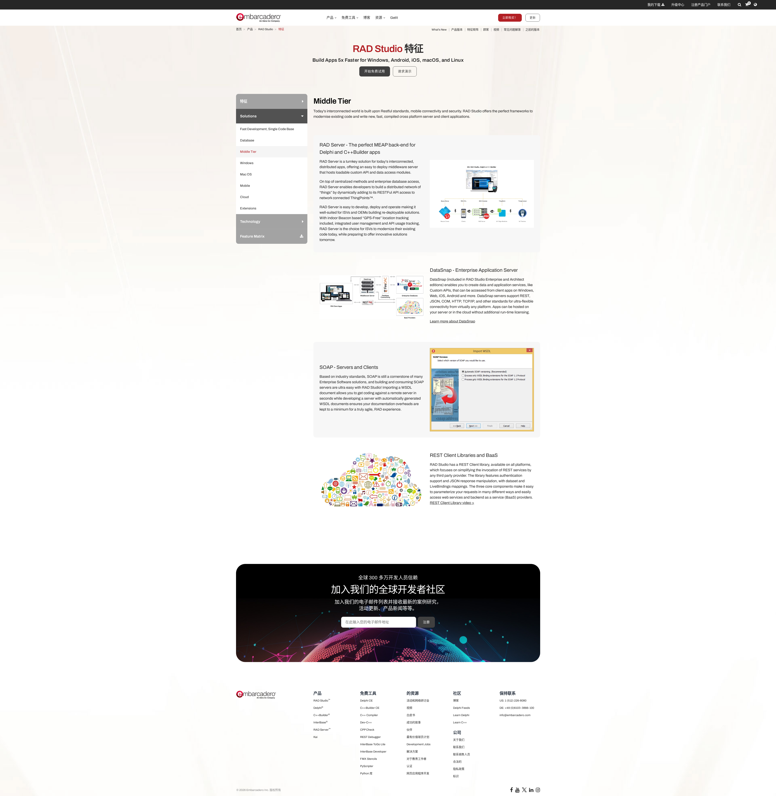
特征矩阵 (473, 29)
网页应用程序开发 (418, 773)
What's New (439, 29)
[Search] (739, 5)
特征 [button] (243, 101)
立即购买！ (510, 17)
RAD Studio (321, 700)
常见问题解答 (512, 29)
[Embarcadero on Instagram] (538, 790)
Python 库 (366, 773)
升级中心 (677, 4)
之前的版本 (532, 29)
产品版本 (457, 29)
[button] (301, 236)
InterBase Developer (373, 751)
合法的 (457, 761)
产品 (330, 18)
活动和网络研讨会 (418, 700)
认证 (409, 766)
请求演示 (405, 71)
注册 (426, 622)
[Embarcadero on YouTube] (517, 790)
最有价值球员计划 (418, 737)
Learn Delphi (461, 715)
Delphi (318, 707)
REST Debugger (370, 737)
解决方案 (412, 751)
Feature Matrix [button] (252, 236)
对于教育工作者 (416, 758)
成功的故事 (414, 722)
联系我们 (723, 4)
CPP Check (367, 729)
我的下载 (654, 4)
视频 (496, 29)
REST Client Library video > (452, 503)
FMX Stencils (368, 758)
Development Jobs (418, 744)
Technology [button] (250, 222)
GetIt (394, 18)
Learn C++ (460, 722)
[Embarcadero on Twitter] (524, 789)
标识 (456, 776)
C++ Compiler (369, 715)
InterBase (320, 722)
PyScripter (366, 766)
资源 (379, 18)
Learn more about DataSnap (452, 321)
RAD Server (322, 729)
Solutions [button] (248, 116)
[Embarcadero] (259, 17)
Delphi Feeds (461, 707)
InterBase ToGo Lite (372, 744)
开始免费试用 (374, 71)
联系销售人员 (461, 754)
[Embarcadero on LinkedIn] (531, 790)
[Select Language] (755, 5)
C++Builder (321, 715)
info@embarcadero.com (515, 715)
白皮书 (411, 715)
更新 (533, 17)
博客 (366, 18)
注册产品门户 (701, 4)
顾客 (486, 29)
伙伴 (409, 729)
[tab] (272, 101)
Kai (315, 737)
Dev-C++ (366, 722)
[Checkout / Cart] (747, 5)
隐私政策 (458, 769)
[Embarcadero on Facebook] (511, 790)
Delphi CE (366, 700)
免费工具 (349, 18)
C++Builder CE (369, 707)
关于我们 (458, 739)
